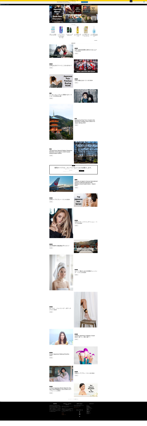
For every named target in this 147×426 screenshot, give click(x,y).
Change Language (84, 1)
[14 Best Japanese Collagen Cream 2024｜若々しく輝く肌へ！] (61, 337)
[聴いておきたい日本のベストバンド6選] (73, 9)
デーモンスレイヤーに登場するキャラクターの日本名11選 (60, 95)
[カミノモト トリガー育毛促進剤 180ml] (69, 29)
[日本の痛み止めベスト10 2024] (61, 81)
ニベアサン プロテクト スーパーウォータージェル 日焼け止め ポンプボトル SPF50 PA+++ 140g (61, 36)
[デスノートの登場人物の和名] (57, 14)
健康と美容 (80, 4)
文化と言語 (70, 4)
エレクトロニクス (89, 407)
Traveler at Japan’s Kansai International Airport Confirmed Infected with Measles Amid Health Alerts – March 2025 (86, 183)
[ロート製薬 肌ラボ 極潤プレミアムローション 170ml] (77, 29)
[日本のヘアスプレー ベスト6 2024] (86, 200)
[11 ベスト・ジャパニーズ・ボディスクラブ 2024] (86, 309)
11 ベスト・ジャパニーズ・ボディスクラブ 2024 (60, 309)
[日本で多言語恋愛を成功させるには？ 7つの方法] (61, 51)
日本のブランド (89, 4)
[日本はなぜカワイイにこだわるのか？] (86, 66)
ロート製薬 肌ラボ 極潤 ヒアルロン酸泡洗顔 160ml (94, 35)
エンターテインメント (89, 408)
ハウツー (88, 412)
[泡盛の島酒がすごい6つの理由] (90, 18)
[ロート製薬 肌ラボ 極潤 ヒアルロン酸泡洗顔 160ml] (94, 29)
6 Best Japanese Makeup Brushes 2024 (59, 354)
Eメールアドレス (70, 170)
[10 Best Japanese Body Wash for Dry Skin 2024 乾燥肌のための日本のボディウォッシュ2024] (86, 390)
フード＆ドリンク (75, 4)
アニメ (57, 20)
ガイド (67, 4)
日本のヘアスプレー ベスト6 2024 (59, 199)
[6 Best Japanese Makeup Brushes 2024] (86, 355)
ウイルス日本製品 (71, 0)
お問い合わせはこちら (76, 407)
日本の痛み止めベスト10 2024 (84, 80)
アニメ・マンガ (84, 4)
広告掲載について (64, 414)
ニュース (76, 179)
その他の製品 (95, 40)
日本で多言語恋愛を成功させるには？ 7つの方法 (86, 50)
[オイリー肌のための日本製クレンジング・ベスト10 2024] (61, 272)
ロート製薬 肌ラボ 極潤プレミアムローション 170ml (77, 35)
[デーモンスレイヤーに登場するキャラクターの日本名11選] (86, 96)
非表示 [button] (77, 0)
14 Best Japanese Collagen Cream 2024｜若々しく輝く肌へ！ (85, 336)
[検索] (146, 4)
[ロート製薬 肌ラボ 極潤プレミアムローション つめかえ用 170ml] (85, 29)
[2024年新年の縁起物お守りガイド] (86, 246)
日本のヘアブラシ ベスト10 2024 (84, 373)
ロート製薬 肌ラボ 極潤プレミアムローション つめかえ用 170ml (85, 35)
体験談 (64, 4)
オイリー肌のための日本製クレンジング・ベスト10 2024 (86, 271)
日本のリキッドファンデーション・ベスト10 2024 (86, 222)
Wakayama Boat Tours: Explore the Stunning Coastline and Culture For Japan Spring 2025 (85, 121)
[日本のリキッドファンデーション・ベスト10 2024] (61, 223)
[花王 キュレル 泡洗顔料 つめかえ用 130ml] (52, 29)
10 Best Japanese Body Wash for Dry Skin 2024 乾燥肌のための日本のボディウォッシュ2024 (60, 389)
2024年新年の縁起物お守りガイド (59, 245)
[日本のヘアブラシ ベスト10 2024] (61, 374)
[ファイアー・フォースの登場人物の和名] (90, 9)
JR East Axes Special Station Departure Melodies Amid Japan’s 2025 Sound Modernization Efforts (60, 152)
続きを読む (76, 53)
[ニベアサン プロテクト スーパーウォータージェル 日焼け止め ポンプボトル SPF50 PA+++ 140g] (61, 29)
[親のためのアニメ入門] (73, 18)
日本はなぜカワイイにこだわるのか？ (60, 65)
